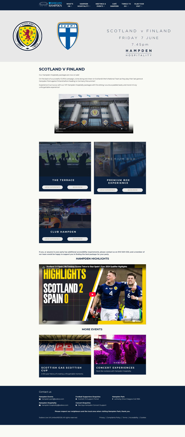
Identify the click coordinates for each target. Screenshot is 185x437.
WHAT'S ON (69, 5)
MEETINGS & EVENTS (101, 5)
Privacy (102, 417)
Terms (124, 417)
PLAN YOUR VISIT (139, 5)
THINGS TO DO (126, 5)
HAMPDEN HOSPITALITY (83, 5)
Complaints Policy (114, 417)
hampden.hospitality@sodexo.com (55, 405)
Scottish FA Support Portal (88, 399)
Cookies (143, 417)
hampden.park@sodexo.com (53, 399)
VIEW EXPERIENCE (52, 187)
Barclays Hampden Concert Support (92, 405)
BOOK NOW (77, 187)
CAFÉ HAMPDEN (114, 5)
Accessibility (133, 417)
